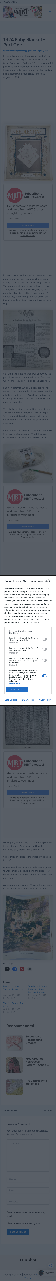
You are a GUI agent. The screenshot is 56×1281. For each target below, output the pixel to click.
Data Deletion (11, 700)
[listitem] (28, 632)
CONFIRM (17, 689)
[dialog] (28, 640)
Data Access (28, 700)
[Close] (50, 581)
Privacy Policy (44, 700)
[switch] (44, 639)
